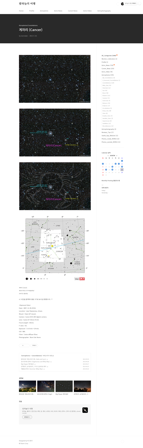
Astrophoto (44, 11)
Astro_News (107, 65)
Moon (105, 93)
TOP (122, 441)
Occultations (107, 108)
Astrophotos (25, 356)
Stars (105, 113)
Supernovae (107, 121)
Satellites (107, 123)
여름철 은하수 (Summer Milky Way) (32, 369)
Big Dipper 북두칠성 (27, 364)
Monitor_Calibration (109, 59)
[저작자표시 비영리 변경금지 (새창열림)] (40, 345)
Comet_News (108, 68)
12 (112, 167)
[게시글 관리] (27, 345)
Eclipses (106, 106)
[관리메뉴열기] (139, 3)
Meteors (106, 103)
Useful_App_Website (110, 136)
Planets (106, 95)
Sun (105, 90)
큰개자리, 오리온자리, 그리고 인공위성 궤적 (33, 366)
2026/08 (112, 155)
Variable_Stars (108, 118)
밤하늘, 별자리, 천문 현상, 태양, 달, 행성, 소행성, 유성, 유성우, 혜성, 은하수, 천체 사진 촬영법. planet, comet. (51, 412)
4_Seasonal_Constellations (111, 80)
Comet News (72, 11)
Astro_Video (107, 72)
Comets (106, 98)
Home (21, 11)
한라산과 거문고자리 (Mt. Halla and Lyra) (33, 359)
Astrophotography (104, 11)
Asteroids (106, 100)
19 (112, 169)
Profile (31, 11)
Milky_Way (107, 85)
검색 (118, 3)
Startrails (106, 88)
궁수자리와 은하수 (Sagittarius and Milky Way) (35, 362)
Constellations (37, 356)
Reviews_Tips (108, 132)
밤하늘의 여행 (27, 3)
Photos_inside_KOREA (110, 139)
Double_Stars (107, 116)
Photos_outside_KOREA (111, 142)
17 (106, 169)
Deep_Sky (107, 111)
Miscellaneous (108, 126)
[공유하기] (25, 345)
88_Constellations (109, 78)
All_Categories (109, 56)
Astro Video (87, 11)
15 (122, 167)
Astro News (58, 11)
